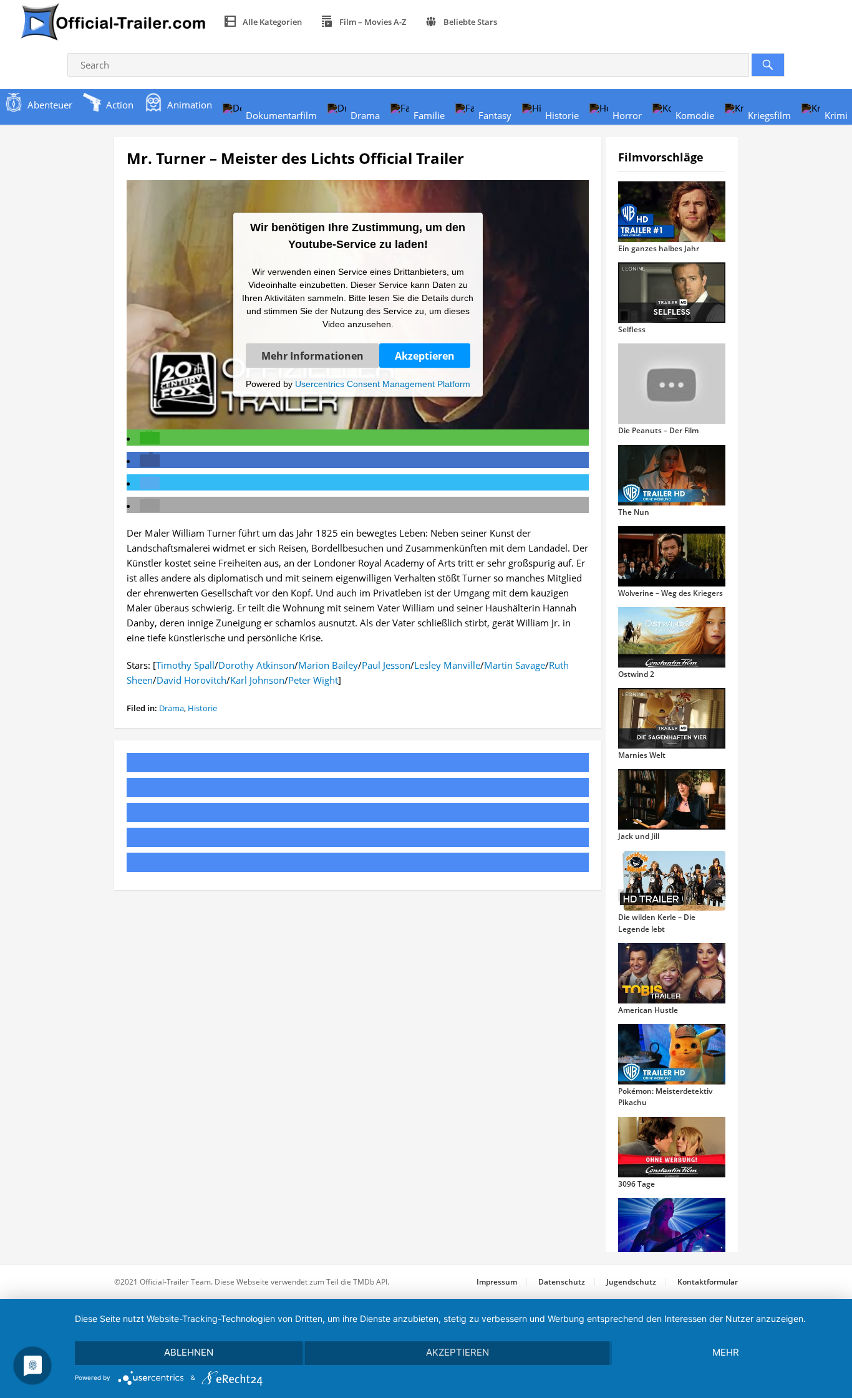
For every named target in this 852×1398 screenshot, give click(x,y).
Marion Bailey (328, 665)
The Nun (633, 512)
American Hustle (648, 1010)
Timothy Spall (185, 665)
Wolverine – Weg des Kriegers (670, 593)
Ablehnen (188, 1352)
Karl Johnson (257, 680)
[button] (150, 438)
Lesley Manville (447, 665)
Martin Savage (514, 665)
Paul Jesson (386, 665)
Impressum (497, 1281)
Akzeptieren (425, 355)
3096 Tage (636, 1184)
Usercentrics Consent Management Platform (382, 383)
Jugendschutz (631, 1281)
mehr (725, 1352)
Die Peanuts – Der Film (658, 430)
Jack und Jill (638, 836)
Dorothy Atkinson (256, 665)
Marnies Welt (642, 755)
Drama (171, 708)
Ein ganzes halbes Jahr (658, 248)
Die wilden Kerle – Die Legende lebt (656, 923)
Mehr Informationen (312, 355)
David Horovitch (191, 680)
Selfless (632, 329)
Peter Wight (313, 680)
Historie (202, 708)
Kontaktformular (707, 1281)
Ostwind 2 (636, 674)
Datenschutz (561, 1281)
